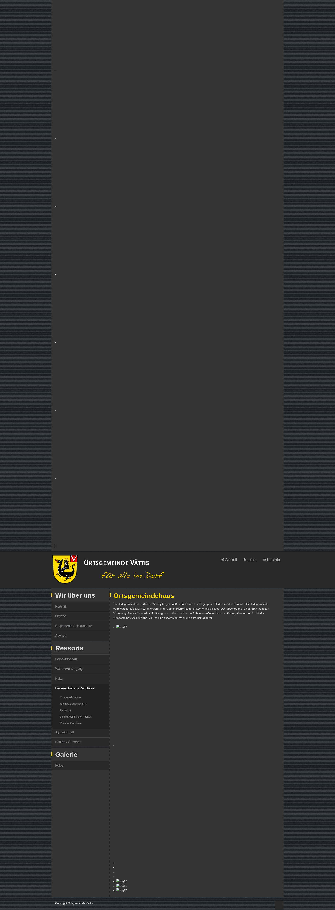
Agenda (60, 635)
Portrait (60, 606)
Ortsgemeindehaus (70, 697)
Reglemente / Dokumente (73, 626)
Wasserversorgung (69, 669)
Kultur (59, 678)
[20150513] (169, 445)
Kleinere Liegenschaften (73, 703)
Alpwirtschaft (64, 732)
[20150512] (169, 377)
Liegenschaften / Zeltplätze (74, 688)
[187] (169, 173)
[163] (169, 106)
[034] (169, 38)
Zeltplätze (65, 710)
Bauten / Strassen (68, 742)
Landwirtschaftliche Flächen (75, 716)
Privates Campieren (71, 723)
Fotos (59, 765)
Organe (60, 616)
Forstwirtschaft (66, 659)
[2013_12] (169, 241)
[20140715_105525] (169, 309)
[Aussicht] (169, 513)
